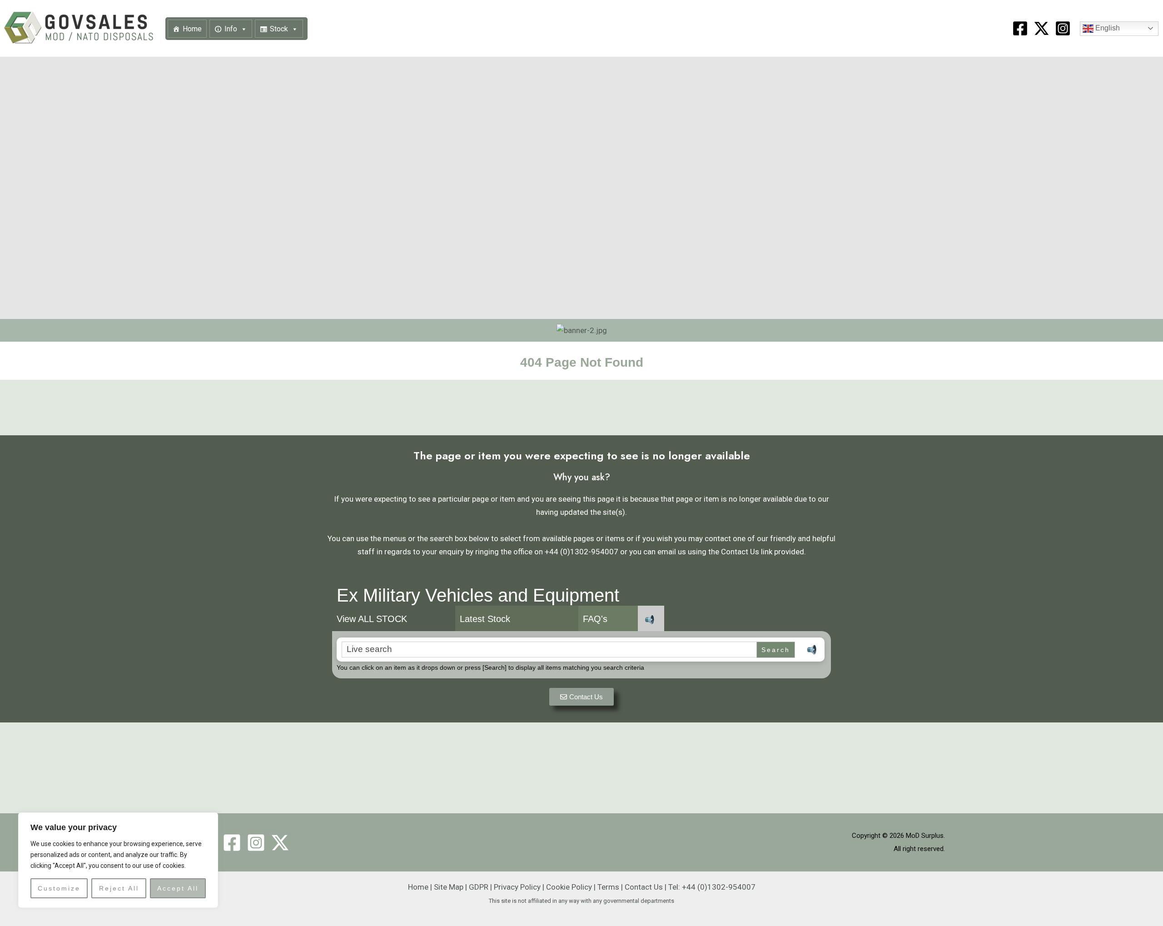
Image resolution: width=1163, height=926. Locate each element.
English (1106, 28)
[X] (1041, 28)
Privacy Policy (517, 886)
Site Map (448, 886)
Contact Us (644, 886)
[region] (118, 860)
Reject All (119, 888)
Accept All (178, 888)
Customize (59, 888)
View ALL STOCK (372, 619)
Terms (608, 886)
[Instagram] (1063, 28)
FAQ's (595, 619)
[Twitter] (280, 842)
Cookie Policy (569, 886)
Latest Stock (485, 619)
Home (192, 29)
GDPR (478, 886)
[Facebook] (1020, 28)
